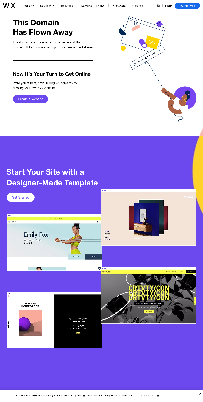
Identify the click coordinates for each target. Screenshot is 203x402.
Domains (86, 5)
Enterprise (137, 5)
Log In (168, 5)
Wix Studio (119, 5)
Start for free (187, 5)
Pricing (100, 5)
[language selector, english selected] (158, 5)
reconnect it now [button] (80, 47)
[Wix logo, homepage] (9, 5)
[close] (199, 394)
